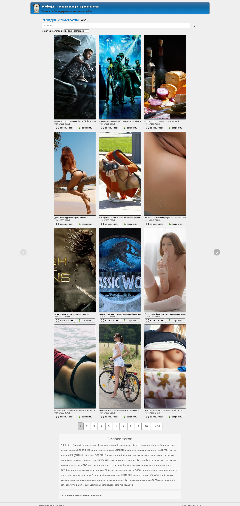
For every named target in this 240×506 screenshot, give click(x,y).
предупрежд (74, 475)
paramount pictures (130, 445)
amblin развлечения (85, 445)
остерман (76, 470)
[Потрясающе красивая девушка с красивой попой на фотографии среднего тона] (165, 174)
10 (146, 426)
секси (146, 475)
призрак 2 (87, 475)
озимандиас (164, 465)
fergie (111, 445)
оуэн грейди (88, 470)
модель (75, 465)
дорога (169, 455)
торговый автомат (102, 480)
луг (162, 460)
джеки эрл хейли (116, 455)
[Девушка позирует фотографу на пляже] (75, 174)
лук (167, 460)
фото (154, 479)
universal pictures (150, 445)
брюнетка (120, 449)
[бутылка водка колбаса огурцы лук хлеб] (165, 77)
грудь (164, 449)
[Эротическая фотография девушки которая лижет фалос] (165, 270)
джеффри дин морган (137, 455)
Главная (46, 11)
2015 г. (70, 445)
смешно (65, 480)
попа (173, 470)
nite (117, 445)
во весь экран (66, 128)
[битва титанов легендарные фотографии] (75, 270)
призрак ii (99, 475)
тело (88, 480)
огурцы (153, 465)
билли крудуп (167, 445)
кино (63, 460)
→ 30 (157, 426)
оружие (65, 469)
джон (153, 455)
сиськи (169, 475)
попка (64, 475)
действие (89, 455)
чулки (73, 484)
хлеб (172, 480)
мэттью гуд (107, 465)
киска (70, 460)
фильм (146, 480)
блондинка (83, 449)
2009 (63, 445)
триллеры (118, 480)
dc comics (102, 445)
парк (107, 469)
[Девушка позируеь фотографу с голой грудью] (165, 366)
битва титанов (68, 450)
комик (94, 460)
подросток (147, 470)
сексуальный (157, 475)
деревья (100, 455)
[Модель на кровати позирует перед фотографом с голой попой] (75, 366)
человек (65, 484)
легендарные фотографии (136, 460)
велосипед (142, 450)
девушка (75, 455)
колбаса (85, 460)
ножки (144, 465)
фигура (128, 480)
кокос (77, 460)
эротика (104, 484)
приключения (112, 475)
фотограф (163, 480)
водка (152, 450)
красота (103, 460)
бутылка (131, 450)
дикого (160, 455)
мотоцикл (94, 465)
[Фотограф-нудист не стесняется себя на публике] (120, 174)
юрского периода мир (122, 484)
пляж (138, 469)
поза (156, 470)
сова (72, 480)
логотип (155, 460)
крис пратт (115, 460)
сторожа (80, 480)
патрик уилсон (119, 470)
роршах (137, 475)
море (83, 465)
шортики (94, 484)
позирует (165, 470)
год (158, 450)
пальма (100, 470)
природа (126, 474)
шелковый (83, 484)
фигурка (137, 480)
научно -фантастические (127, 465)
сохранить (87, 128)
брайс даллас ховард (102, 450)
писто (131, 470)
